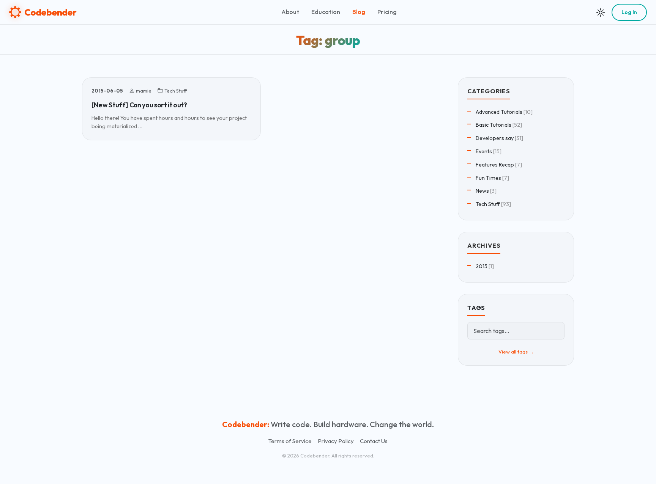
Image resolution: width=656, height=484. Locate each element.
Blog (358, 12)
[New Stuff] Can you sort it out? (139, 105)
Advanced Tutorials (499, 111)
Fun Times (488, 177)
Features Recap (495, 164)
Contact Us (374, 441)
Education (325, 12)
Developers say (495, 138)
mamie (143, 91)
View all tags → (516, 352)
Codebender (50, 12)
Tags (476, 307)
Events (484, 151)
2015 (481, 266)
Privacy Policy (336, 441)
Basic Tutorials (493, 124)
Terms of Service (290, 441)
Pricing (387, 12)
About (290, 12)
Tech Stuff (175, 91)
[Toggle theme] (601, 12)
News (482, 190)
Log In (629, 12)
